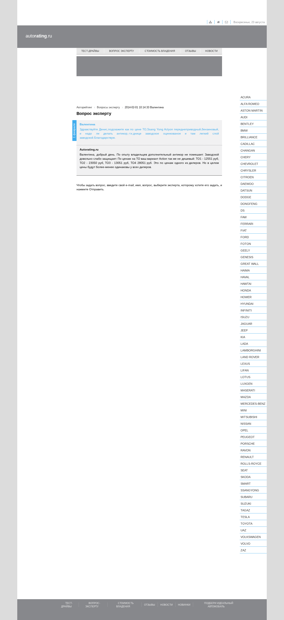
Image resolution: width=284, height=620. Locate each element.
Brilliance (249, 137)
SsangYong (250, 490)
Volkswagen (251, 537)
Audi (244, 117)
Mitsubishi (249, 417)
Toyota (246, 523)
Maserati (248, 390)
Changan (248, 150)
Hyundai (247, 303)
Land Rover (250, 357)
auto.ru (39, 36)
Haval (245, 277)
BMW (244, 130)
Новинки (184, 604)
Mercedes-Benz (253, 403)
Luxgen (246, 383)
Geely (245, 250)
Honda (246, 290)
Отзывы (190, 51)
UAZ (243, 530)
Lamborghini (251, 350)
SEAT (244, 470)
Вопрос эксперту (121, 51)
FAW (244, 217)
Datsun (246, 190)
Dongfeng (249, 203)
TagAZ (245, 510)
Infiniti (246, 310)
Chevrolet (249, 164)
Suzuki (246, 503)
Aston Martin (252, 110)
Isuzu (245, 317)
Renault (247, 457)
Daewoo (247, 184)
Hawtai (246, 283)
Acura (246, 97)
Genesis (247, 257)
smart (246, 483)
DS (242, 210)
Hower (246, 297)
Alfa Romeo (250, 104)
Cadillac (248, 144)
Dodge (246, 197)
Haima (245, 270)
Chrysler (248, 170)
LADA (244, 343)
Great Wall (250, 263)
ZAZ (243, 550)
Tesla (245, 517)
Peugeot (248, 437)
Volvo (245, 543)
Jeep (244, 330)
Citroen (247, 177)
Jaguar (246, 323)
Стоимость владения (160, 51)
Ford (245, 237)
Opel (244, 430)
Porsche (248, 443)
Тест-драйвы (90, 51)
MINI (244, 410)
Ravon (246, 450)
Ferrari (247, 223)
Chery (246, 157)
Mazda (246, 397)
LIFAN (245, 370)
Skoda (246, 477)
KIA (243, 337)
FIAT (244, 230)
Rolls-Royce (251, 463)
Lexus (245, 363)
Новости (211, 51)
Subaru (246, 497)
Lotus (245, 377)
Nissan (246, 423)
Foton (246, 243)
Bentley (247, 124)
